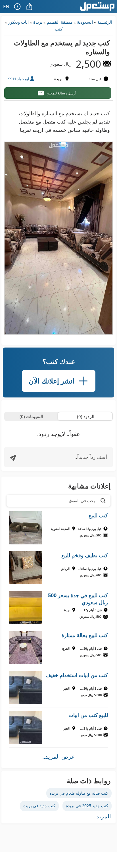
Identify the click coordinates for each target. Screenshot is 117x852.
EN (6, 6)
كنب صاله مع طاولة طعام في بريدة (79, 793)
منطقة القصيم (59, 22)
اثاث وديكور (18, 22)
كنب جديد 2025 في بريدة (87, 805)
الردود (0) (85, 416)
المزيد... (101, 816)
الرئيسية (104, 22)
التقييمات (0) (31, 416)
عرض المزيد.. (58, 756)
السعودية (85, 22)
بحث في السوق (82, 500)
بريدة (37, 22)
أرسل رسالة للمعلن (61, 93)
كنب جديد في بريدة (39, 805)
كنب (58, 29)
